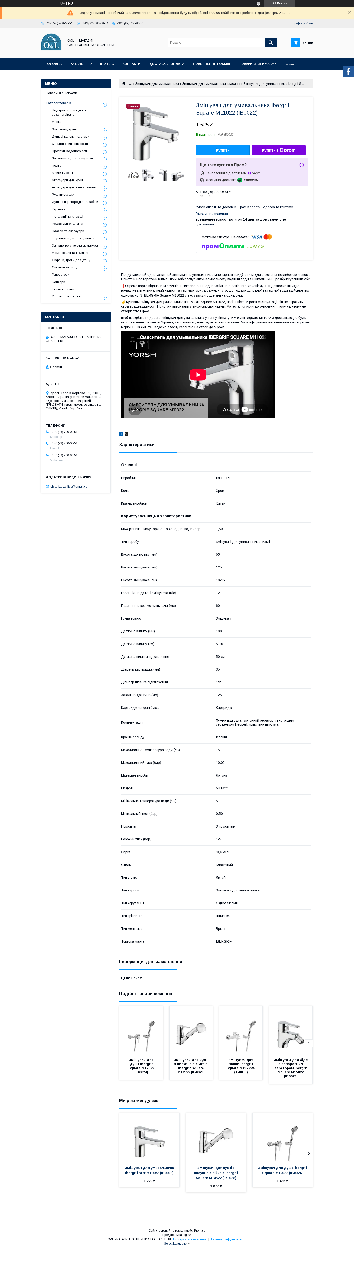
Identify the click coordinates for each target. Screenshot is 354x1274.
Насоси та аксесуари (68, 231)
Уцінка (56, 122)
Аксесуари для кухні (67, 180)
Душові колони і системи (70, 136)
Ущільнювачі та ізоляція (70, 253)
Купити (223, 150)
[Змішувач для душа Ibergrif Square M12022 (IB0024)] (141, 1030)
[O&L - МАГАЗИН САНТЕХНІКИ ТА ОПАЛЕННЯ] (51, 51)
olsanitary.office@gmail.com (70, 486)
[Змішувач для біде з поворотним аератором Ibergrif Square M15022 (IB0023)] (291, 1030)
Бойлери (58, 282)
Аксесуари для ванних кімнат (74, 187)
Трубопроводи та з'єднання (73, 238)
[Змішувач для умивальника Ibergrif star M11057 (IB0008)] (149, 1137)
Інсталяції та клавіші (67, 216)
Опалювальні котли (67, 296)
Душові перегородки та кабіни (75, 202)
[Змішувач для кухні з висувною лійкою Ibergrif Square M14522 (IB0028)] (191, 1030)
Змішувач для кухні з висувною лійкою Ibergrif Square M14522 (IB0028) (191, 1066)
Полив (56, 165)
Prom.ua (199, 1230)
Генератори (60, 274)
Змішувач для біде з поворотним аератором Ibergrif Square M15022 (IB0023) (291, 1068)
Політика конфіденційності (228, 1239)
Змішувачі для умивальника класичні (211, 84)
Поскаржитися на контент (190, 1239)
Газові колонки (63, 289)
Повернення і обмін (211, 64)
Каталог (77, 64)
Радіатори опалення (67, 223)
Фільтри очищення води (70, 143)
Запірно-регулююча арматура (75, 245)
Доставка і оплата (166, 64)
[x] (126, 435)
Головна (54, 64)
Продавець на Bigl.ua (177, 1235)
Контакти (132, 64)
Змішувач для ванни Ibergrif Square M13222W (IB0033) (241, 1066)
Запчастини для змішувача (72, 158)
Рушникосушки (63, 194)
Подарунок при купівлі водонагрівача (69, 112)
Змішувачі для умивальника (157, 84)
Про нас (106, 64)
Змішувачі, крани (65, 129)
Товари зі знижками (258, 64)
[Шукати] (271, 42)
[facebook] (121, 435)
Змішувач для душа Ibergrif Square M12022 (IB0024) (141, 1066)
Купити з (270, 150)
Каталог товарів (58, 103)
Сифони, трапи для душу (71, 260)
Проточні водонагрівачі (70, 151)
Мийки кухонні (62, 173)
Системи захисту (64, 267)
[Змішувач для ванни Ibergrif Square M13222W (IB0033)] (241, 1030)
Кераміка (59, 209)
